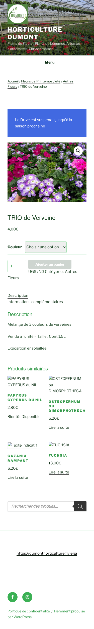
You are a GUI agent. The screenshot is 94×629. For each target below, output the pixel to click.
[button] (78, 150)
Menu (49, 62)
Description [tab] (18, 295)
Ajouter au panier (49, 264)
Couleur (15, 247)
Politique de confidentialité (29, 611)
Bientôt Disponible (24, 416)
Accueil (13, 81)
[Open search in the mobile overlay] (47, 506)
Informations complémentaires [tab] (35, 302)
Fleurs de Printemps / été (40, 81)
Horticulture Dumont (35, 33)
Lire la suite (59, 427)
